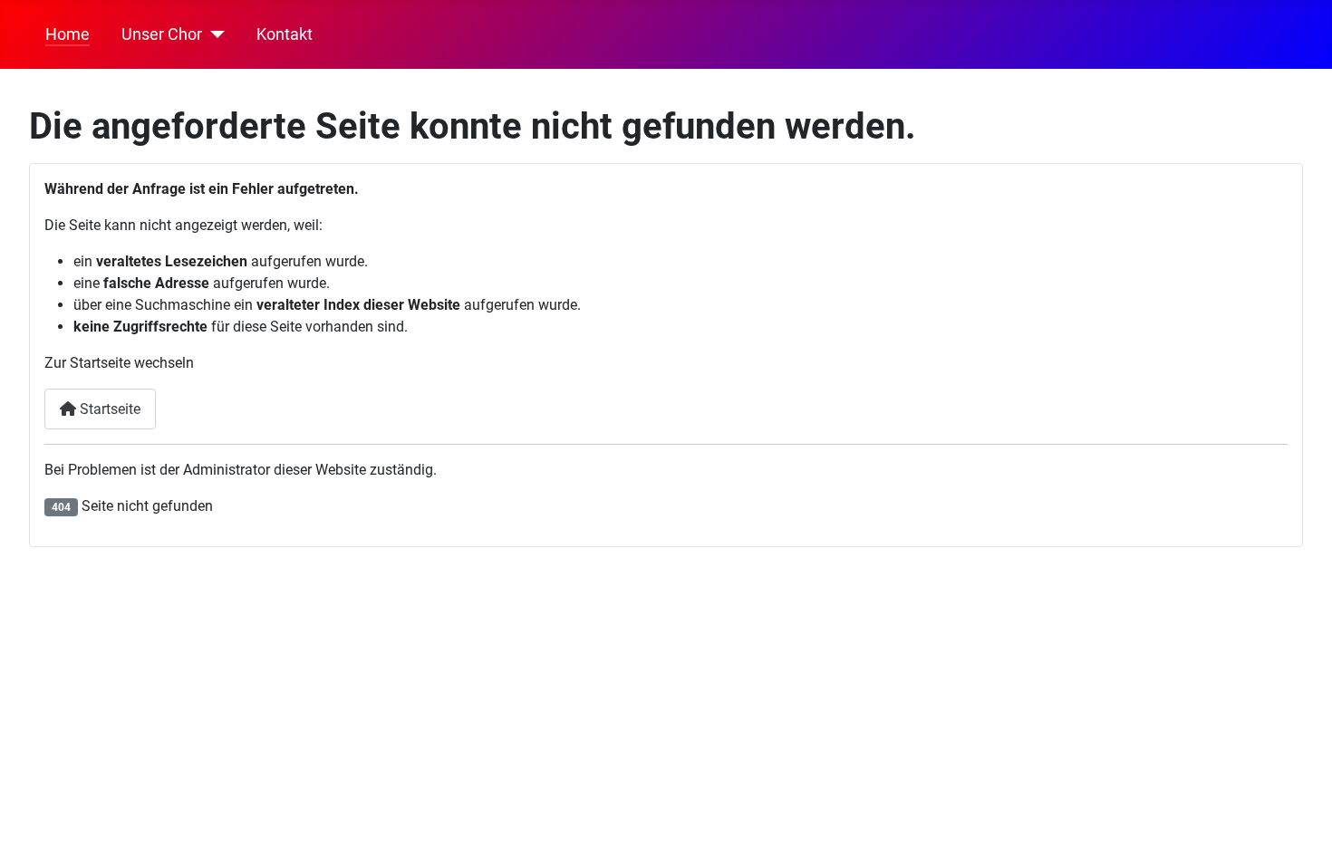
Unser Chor (161, 34)
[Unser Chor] (213, 34)
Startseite (108, 409)
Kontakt (284, 34)
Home (67, 34)
